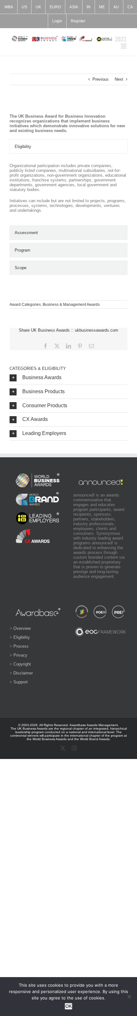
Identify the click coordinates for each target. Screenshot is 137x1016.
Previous (100, 79)
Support (20, 682)
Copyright (22, 664)
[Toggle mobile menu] (124, 46)
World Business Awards (49, 739)
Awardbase (77, 725)
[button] (68, 378)
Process (21, 646)
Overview (22, 628)
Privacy (20, 655)
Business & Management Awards (71, 304)
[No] (129, 996)
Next (119, 79)
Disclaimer (23, 673)
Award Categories (25, 304)
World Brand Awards (95, 739)
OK (68, 1006)
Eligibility (21, 637)
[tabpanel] (68, 191)
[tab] (68, 146)
